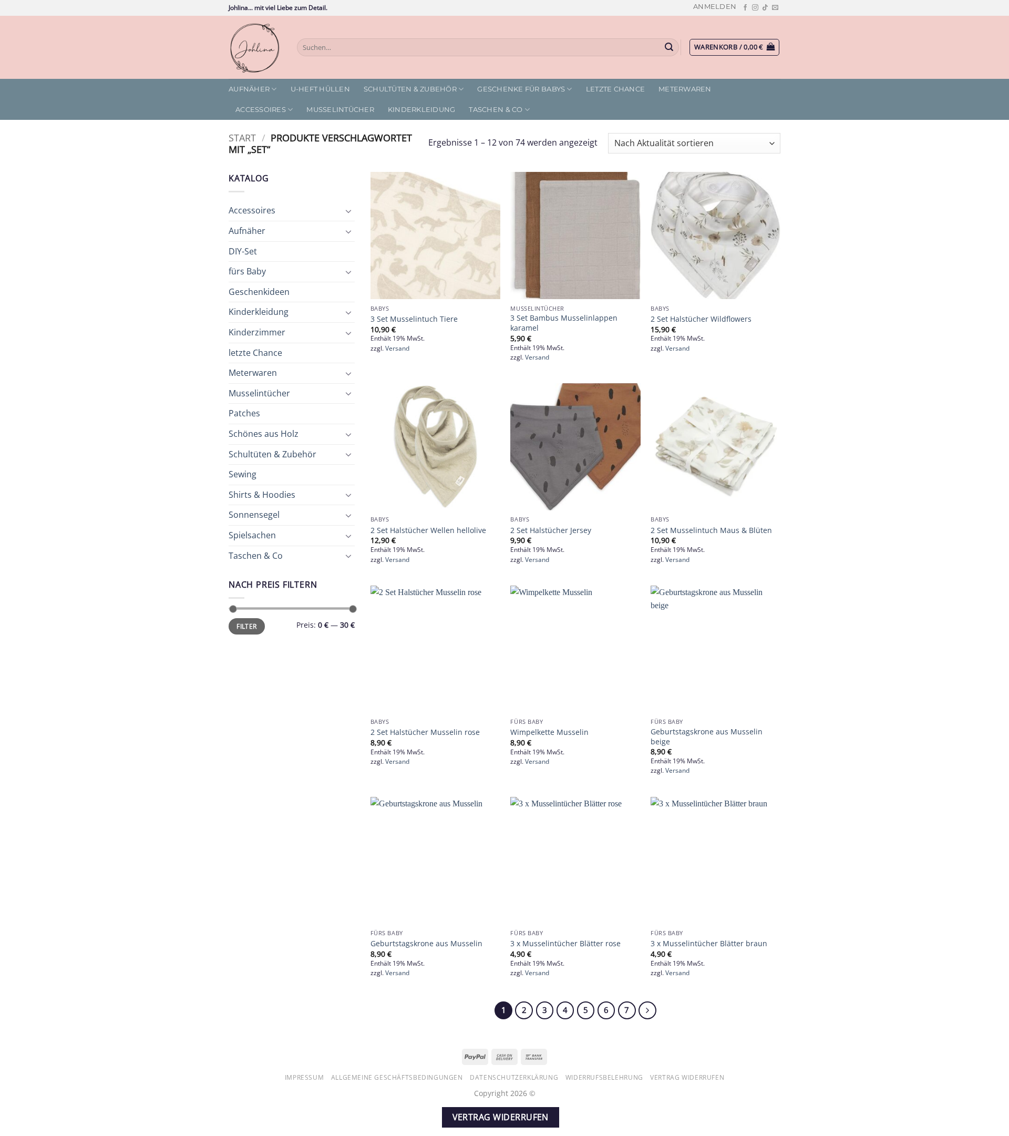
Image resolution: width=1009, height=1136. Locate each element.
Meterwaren (685, 89)
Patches (244, 413)
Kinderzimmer (257, 332)
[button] (714, 6)
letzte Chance (615, 89)
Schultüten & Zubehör (410, 89)
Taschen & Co (495, 110)
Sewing (242, 474)
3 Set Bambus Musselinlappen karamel (563, 323)
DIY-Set (243, 251)
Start (242, 137)
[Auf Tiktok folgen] (765, 8)
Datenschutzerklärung (514, 1077)
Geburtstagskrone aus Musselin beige (707, 736)
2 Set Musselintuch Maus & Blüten (711, 530)
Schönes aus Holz (263, 433)
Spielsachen (252, 535)
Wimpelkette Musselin (549, 732)
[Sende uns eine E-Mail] (775, 8)
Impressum (304, 1077)
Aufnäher (249, 89)
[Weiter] (647, 1010)
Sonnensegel (254, 514)
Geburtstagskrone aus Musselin (426, 943)
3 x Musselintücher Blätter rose (565, 943)
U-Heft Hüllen (320, 89)
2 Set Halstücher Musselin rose (425, 732)
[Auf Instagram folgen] (755, 8)
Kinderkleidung (422, 110)
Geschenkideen (259, 292)
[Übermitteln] (669, 47)
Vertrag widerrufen (687, 1077)
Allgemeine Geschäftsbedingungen (397, 1077)
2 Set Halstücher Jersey (550, 530)
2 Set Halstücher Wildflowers (701, 319)
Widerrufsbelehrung (604, 1077)
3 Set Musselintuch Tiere (414, 319)
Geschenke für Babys (521, 89)
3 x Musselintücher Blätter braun (709, 943)
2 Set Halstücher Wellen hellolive (428, 530)
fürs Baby (247, 271)
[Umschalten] (348, 210)
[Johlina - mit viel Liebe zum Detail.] (255, 47)
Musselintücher (340, 110)
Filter (246, 626)
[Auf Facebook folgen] (745, 8)
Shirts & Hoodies (262, 494)
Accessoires (260, 110)
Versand (397, 348)
